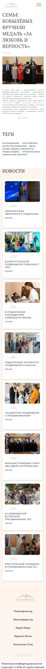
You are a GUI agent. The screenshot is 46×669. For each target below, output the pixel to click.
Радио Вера (23, 627)
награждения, (11, 143)
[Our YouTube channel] (25, 655)
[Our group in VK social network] (16, 655)
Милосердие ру (23, 619)
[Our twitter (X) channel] (21, 655)
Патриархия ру (23, 611)
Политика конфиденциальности (21, 663)
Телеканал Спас (23, 644)
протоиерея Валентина (31, 103)
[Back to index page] (11, 7)
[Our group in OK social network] (30, 655)
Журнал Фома (23, 636)
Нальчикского (7, 103)
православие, (11, 152)
